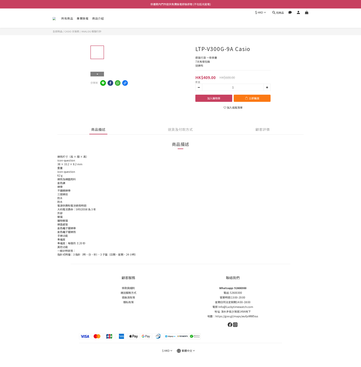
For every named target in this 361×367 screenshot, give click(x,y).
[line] (103, 83)
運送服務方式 (128, 293)
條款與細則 (128, 288)
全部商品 (57, 31)
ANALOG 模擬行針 (91, 31)
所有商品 (67, 18)
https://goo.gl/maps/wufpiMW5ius (236, 316)
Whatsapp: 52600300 (232, 288)
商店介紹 (98, 18)
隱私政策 (128, 302)
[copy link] (125, 83)
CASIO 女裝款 (71, 31)
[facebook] (110, 83)
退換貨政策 (128, 297)
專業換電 (82, 18)
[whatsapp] (118, 83)
